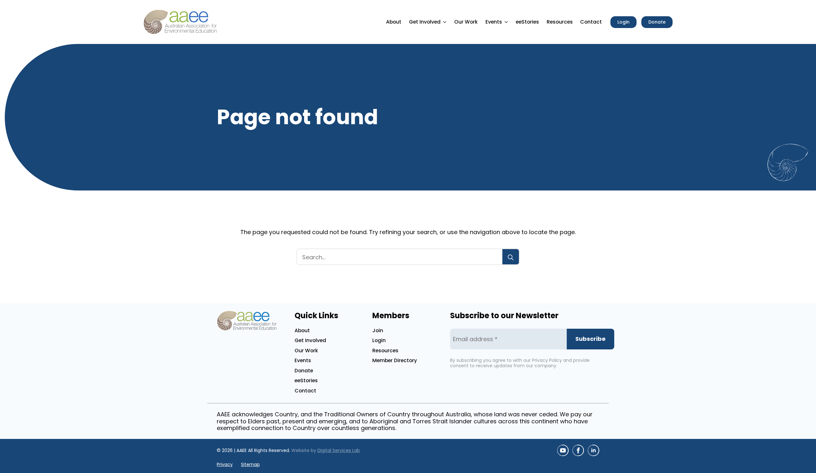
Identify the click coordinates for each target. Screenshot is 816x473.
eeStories (527, 21)
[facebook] (578, 450)
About (393, 21)
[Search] (510, 257)
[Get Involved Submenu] (446, 22)
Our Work (466, 21)
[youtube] (563, 450)
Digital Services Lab (338, 450)
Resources (560, 21)
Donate (304, 370)
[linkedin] (593, 450)
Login (379, 340)
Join (377, 330)
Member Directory (394, 360)
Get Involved (425, 21)
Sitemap (250, 464)
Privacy (225, 464)
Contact (591, 21)
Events (493, 21)
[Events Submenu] (507, 22)
